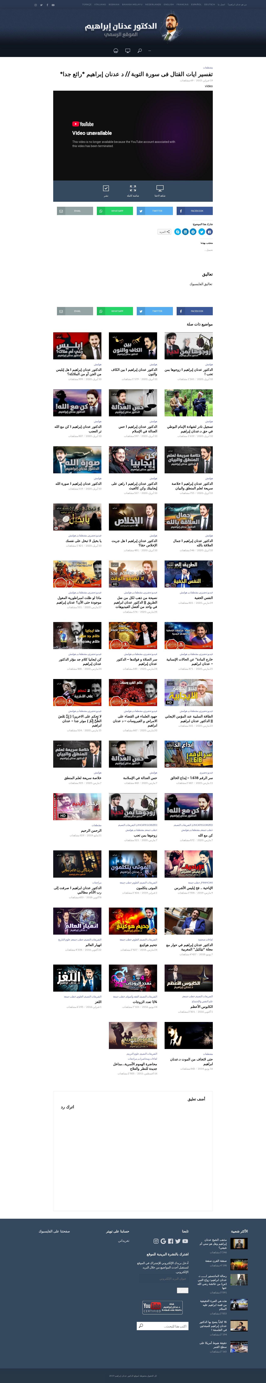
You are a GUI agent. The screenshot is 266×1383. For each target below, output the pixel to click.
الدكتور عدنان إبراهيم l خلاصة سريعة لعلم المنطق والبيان (192, 486)
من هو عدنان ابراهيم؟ (237, 4)
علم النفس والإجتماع (202, 1001)
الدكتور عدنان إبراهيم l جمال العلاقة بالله (193, 543)
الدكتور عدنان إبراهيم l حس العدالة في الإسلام (138, 429)
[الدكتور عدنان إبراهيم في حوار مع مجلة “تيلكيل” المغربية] (189, 921)
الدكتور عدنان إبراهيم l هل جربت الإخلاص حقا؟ (134, 543)
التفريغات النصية (182, 824)
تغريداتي (123, 1240)
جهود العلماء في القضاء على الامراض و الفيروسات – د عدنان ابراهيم (135, 720)
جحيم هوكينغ (148, 945)
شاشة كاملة (133, 195)
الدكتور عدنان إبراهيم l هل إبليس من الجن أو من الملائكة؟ (78, 372)
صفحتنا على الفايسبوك (54, 1231)
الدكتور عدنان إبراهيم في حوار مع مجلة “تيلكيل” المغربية (189, 947)
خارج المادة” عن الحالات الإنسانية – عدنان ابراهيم (189, 661)
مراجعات (96, 882)
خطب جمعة (207, 829)
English (169, 4)
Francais (182, 4)
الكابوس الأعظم (202, 1007)
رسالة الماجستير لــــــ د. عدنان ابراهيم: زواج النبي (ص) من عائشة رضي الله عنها (212, 1281)
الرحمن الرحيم (91, 831)
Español (196, 4)
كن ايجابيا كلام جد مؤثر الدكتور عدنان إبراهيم (80, 661)
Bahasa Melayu (132, 4)
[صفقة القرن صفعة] (239, 1264)
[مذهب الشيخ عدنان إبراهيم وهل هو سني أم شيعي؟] (239, 1243)
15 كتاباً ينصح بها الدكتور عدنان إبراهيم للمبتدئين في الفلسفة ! (213, 1325)
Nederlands (153, 4)
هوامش (209, 364)
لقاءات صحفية (205, 939)
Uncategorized (202, 824)
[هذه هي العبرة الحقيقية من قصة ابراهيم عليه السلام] (239, 1304)
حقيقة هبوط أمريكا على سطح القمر (213, 1344)
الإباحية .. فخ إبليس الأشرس (193, 888)
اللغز (98, 1002)
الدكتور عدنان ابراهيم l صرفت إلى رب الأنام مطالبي (77, 890)
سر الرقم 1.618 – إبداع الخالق (191, 778)
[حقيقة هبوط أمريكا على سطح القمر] (239, 1346)
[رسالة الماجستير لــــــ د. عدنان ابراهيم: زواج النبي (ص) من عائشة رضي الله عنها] (239, 1279)
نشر (106, 195)
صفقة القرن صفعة (216, 1260)
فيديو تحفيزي (94, 535)
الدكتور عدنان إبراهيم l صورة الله (78, 484)
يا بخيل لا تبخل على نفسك (83, 541)
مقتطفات (208, 67)
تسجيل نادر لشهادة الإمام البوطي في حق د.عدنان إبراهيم (190, 429)
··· (149, 50)
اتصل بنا (221, 4)
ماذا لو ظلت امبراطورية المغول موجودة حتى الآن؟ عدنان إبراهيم (79, 600)
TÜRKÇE (87, 4)
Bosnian (114, 4)
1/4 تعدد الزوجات (145, 1002)
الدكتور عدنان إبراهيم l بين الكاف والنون (134, 372)
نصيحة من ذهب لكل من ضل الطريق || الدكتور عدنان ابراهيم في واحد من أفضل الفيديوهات (135, 602)
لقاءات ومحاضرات (147, 1058)
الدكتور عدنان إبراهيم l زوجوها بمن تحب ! (189, 372)
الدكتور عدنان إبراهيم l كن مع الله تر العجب (77, 429)
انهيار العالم (93, 945)
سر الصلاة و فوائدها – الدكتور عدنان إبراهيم (137, 661)
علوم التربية (133, 1053)
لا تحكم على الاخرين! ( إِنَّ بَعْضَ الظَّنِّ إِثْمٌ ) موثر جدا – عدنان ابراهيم (79, 720)
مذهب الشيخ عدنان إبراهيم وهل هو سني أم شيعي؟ (213, 1243)
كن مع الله (205, 835)
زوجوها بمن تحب (145, 835)
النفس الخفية (204, 598)
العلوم (136, 882)
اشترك (183, 1290)
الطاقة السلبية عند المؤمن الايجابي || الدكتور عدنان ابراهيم (189, 718)
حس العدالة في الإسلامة (140, 778)
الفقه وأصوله (132, 996)
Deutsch (209, 4)
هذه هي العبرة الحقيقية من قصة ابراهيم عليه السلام (213, 1304)
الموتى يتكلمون (146, 888)
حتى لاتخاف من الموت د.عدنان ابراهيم (191, 1061)
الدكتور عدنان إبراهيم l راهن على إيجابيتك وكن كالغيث (134, 486)
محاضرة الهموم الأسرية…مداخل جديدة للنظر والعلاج (135, 1066)
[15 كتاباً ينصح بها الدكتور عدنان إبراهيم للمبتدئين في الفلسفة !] (239, 1325)
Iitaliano (100, 4)
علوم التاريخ (64, 939)
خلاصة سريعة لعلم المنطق (82, 778)
